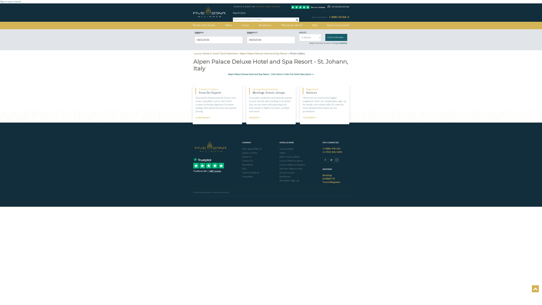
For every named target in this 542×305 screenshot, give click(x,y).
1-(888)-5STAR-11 (339, 17)
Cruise (245, 25)
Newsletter (247, 165)
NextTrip (327, 175)
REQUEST (253, 118)
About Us (247, 157)
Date (198, 33)
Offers (228, 25)
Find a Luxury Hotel (338, 25)
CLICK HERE (308, 118)
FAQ (314, 25)
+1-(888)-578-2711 (331, 148)
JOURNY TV (329, 178)
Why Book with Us (291, 25)
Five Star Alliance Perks (291, 168)
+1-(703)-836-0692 (332, 152)
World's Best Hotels (204, 25)
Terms (215, 192)
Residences (265, 25)
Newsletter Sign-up (289, 180)
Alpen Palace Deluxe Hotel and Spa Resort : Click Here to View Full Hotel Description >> (271, 74)
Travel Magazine (331, 182)
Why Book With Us (252, 149)
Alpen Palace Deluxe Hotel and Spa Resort (264, 53)
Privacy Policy (224, 192)
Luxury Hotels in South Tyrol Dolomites (216, 53)
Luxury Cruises (287, 172)
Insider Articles (249, 153)
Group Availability (339, 43)
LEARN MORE (201, 118)
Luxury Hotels (286, 149)
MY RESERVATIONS (340, 7)
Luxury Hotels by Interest (292, 165)
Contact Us (247, 161)
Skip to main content (10, 1)
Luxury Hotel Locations (291, 161)
